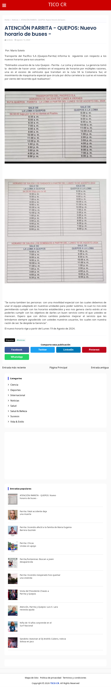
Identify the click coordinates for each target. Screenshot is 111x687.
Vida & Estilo (17, 421)
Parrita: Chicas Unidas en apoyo (28, 544)
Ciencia (14, 384)
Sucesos (14, 416)
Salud (13, 405)
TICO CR (57, 4)
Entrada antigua (100, 367)
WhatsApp (17, 356)
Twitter (42, 349)
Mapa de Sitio (31, 677)
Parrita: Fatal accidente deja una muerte (33, 513)
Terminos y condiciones (74, 677)
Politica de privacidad (50, 677)
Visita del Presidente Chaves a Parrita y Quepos (34, 592)
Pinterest (94, 349)
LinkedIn (68, 349)
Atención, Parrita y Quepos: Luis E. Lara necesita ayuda (39, 608)
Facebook (16, 349)
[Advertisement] (55, 455)
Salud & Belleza (18, 411)
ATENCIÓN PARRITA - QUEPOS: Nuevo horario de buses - (38, 497)
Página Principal (58, 367)
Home (7, 20)
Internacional (17, 395)
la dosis (9, 40)
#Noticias (21, 340)
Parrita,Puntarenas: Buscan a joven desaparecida (37, 560)
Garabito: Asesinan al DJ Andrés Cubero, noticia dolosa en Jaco (43, 640)
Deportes (15, 390)
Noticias (15, 20)
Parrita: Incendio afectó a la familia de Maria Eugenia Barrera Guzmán (46, 528)
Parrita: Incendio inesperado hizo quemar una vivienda (40, 576)
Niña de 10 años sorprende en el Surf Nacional (36, 624)
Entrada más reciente (14, 367)
